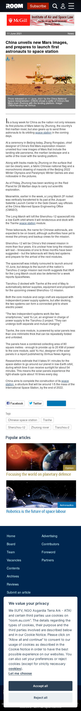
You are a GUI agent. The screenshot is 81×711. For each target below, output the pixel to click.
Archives (13, 576)
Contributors (50, 544)
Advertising (49, 536)
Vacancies (14, 560)
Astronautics (67, 505)
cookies (15, 669)
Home (11, 536)
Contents (13, 568)
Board (11, 544)
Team (11, 552)
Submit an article (19, 592)
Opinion (69, 468)
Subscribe (38, 6)
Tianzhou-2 (62, 427)
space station (43, 132)
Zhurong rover (40, 427)
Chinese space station (22, 420)
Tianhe (47, 420)
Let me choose (20, 673)
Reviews (13, 584)
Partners (48, 560)
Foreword (48, 552)
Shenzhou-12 (16, 427)
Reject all (40, 697)
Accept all (40, 686)
